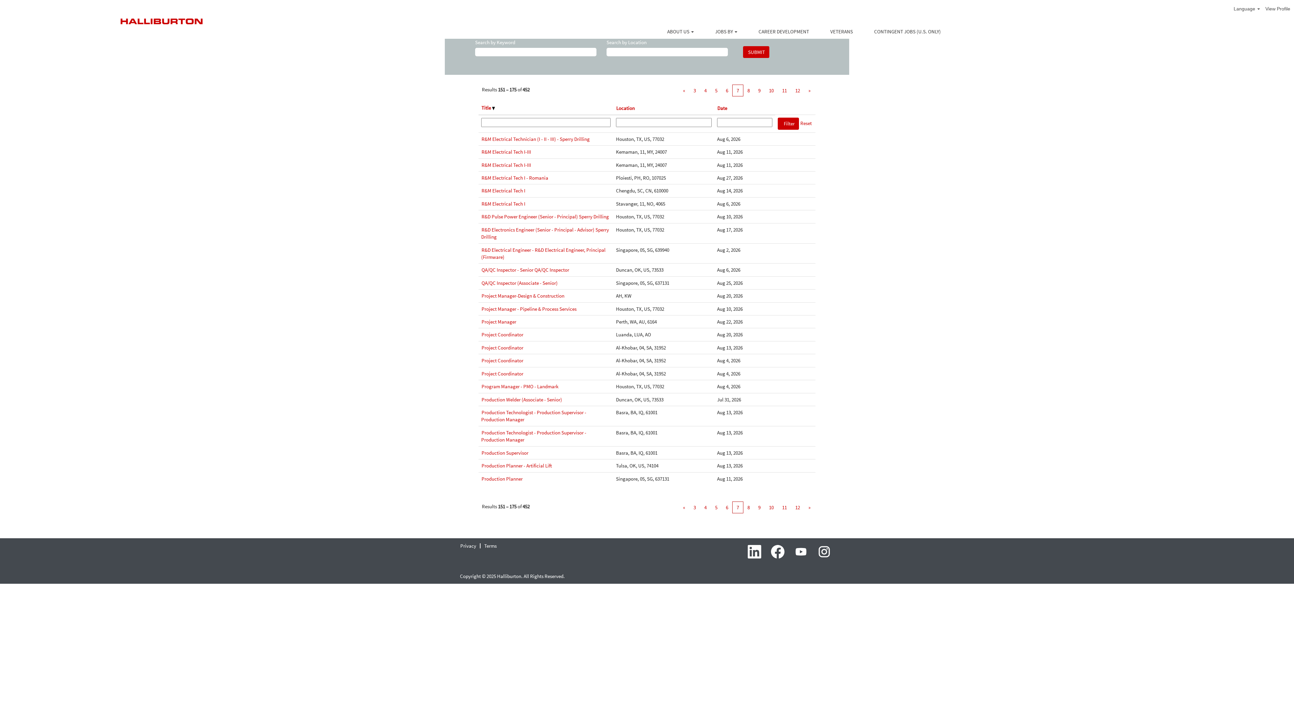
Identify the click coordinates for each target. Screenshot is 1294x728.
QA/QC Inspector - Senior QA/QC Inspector (525, 270)
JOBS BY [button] (724, 31)
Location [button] (625, 108)
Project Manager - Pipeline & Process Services (529, 309)
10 (771, 90)
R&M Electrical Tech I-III (506, 152)
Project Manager (499, 321)
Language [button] (1245, 8)
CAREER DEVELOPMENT (784, 31)
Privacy (468, 546)
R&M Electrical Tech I (503, 190)
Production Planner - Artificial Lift (517, 465)
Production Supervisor (505, 453)
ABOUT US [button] (678, 31)
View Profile (1277, 8)
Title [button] (487, 107)
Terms (490, 546)
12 (797, 90)
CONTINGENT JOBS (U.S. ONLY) (907, 31)
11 (784, 90)
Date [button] (722, 108)
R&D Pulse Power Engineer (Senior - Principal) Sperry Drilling (545, 216)
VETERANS (841, 31)
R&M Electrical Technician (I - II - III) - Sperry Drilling (536, 139)
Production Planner (502, 479)
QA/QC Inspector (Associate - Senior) (520, 283)
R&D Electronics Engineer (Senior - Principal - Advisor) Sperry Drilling (545, 233)
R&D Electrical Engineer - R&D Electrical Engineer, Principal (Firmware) (543, 253)
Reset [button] (806, 123)
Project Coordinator (502, 334)
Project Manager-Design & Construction (523, 296)
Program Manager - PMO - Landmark (520, 386)
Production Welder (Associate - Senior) (522, 399)
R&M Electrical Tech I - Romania (515, 178)
